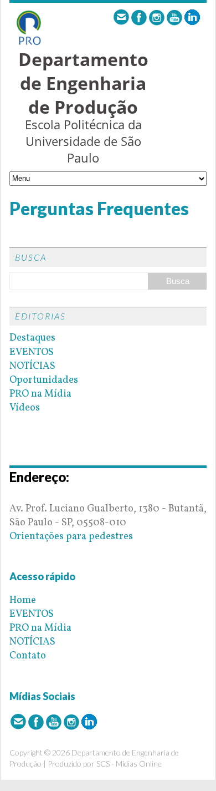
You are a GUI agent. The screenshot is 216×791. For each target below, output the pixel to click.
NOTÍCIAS (32, 366)
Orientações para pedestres (71, 537)
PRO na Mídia (40, 394)
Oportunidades (43, 380)
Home (22, 600)
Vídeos (24, 408)
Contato (27, 656)
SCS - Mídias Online (129, 763)
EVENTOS (31, 352)
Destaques (32, 338)
